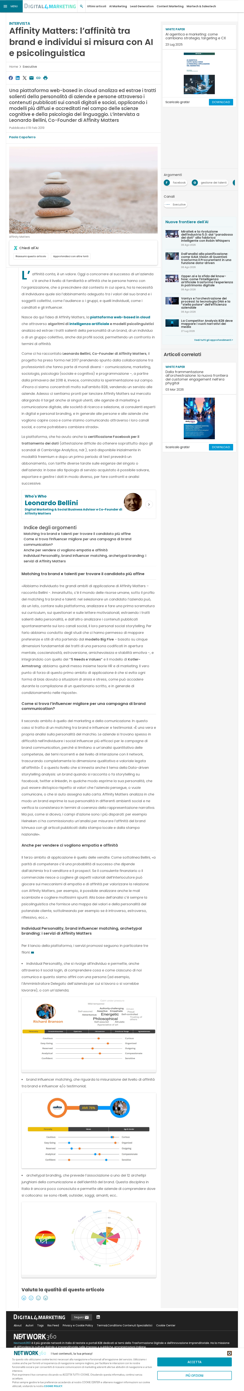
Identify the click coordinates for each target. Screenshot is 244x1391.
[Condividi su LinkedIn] (17, 77)
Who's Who (36, 496)
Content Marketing (170, 6)
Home (13, 66)
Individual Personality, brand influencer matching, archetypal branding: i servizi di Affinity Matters (85, 558)
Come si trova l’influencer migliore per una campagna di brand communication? (77, 542)
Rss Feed (53, 1325)
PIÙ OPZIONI (194, 1375)
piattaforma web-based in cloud (119, 317)
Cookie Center (165, 1325)
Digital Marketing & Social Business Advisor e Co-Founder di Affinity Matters (73, 511)
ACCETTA (194, 1362)
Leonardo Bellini (51, 502)
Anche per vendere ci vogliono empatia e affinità (66, 550)
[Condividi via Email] (31, 77)
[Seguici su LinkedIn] (98, 1317)
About (18, 1325)
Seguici (79, 1317)
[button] (11, 6)
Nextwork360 (22, 1343)
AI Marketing (118, 6)
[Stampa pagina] (45, 77)
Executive (30, 66)
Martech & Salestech (201, 6)
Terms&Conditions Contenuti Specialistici (124, 1325)
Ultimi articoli (96, 6)
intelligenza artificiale (89, 323)
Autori (29, 1325)
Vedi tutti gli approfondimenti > (213, 340)
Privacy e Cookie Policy (78, 1325)
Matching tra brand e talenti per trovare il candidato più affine (77, 533)
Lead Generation (142, 6)
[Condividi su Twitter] (25, 77)
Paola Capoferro (22, 137)
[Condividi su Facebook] (11, 77)
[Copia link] (38, 77)
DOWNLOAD (221, 102)
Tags (40, 1325)
